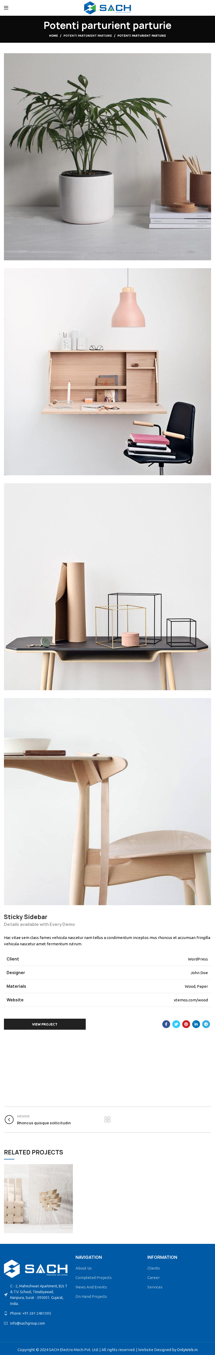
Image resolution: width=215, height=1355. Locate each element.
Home (53, 35)
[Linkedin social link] (196, 1024)
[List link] (36, 1313)
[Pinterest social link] (186, 1024)
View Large (69, 1168)
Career (153, 1277)
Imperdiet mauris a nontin (39, 1198)
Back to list (107, 1120)
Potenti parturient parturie (87, 35)
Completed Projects (94, 1277)
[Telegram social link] (206, 1024)
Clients (153, 1268)
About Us (84, 1268)
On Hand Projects (91, 1296)
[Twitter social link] (176, 1024)
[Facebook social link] (166, 1024)
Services (155, 1287)
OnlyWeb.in (187, 1349)
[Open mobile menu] (6, 8)
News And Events (91, 1287)
